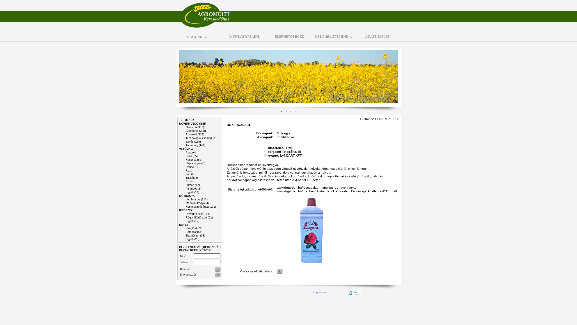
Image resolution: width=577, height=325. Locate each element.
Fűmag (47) (193, 185)
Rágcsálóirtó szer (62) (199, 217)
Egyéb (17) (192, 221)
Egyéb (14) (192, 192)
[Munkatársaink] (243, 39)
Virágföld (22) (194, 228)
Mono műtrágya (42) (198, 203)
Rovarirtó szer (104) (198, 214)
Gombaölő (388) (196, 130)
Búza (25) (192, 156)
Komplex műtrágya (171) (201, 206)
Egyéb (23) (192, 239)
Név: (183, 256)
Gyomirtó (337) (195, 127)
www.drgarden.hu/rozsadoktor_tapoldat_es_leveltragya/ (316, 187)
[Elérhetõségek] (288, 39)
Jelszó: (184, 262)
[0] (281, 111)
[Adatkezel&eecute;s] (378, 39)
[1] (286, 111)
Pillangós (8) (193, 188)
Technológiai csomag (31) (202, 138)
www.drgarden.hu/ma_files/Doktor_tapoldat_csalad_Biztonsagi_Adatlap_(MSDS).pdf (337, 191)
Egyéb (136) (193, 141)
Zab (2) (190, 174)
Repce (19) (192, 167)
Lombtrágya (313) (197, 199)
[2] (290, 111)
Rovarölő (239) (195, 134)
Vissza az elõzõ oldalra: (256, 271)
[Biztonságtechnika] (333, 39)
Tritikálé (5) (192, 177)
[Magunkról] (198, 39)
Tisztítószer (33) (195, 235)
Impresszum (320, 292)
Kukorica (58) (194, 159)
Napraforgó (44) (195, 163)
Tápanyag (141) (195, 145)
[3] (295, 111)
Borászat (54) (194, 232)
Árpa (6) (191, 152)
